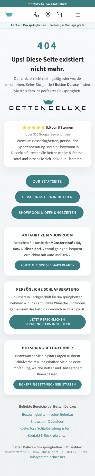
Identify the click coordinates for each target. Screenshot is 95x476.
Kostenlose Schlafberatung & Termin (47, 428)
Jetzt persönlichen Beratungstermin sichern (47, 321)
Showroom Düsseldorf (47, 421)
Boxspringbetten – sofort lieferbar (47, 414)
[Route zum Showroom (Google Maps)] (48, 14)
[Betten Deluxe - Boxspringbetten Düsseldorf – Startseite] (9, 14)
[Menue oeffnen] (78, 14)
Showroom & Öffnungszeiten (47, 212)
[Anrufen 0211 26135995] (36, 14)
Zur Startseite (47, 181)
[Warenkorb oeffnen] (59, 14)
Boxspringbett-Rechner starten (47, 384)
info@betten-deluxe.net (47, 457)
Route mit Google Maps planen (47, 265)
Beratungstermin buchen (47, 197)
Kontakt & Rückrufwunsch (47, 435)
